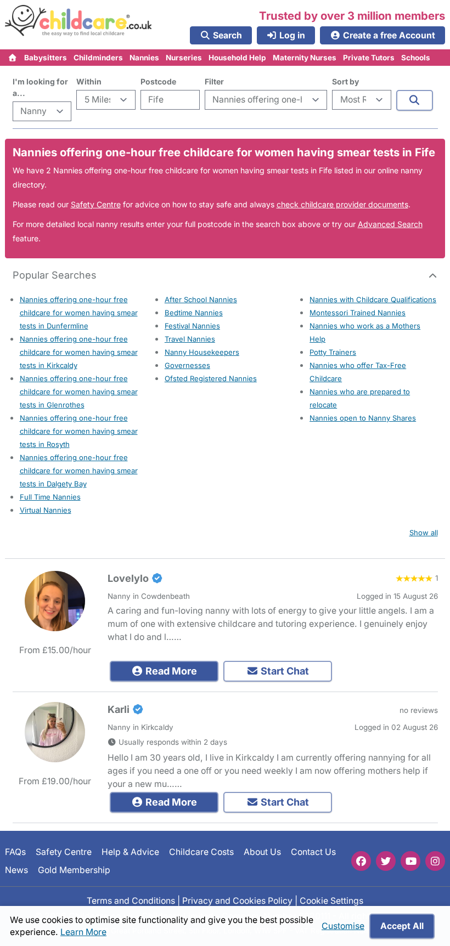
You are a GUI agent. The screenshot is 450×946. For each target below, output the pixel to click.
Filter (214, 81)
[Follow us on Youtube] (410, 861)
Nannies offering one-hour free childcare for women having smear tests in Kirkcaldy (79, 352)
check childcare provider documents (342, 204)
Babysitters (45, 57)
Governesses (187, 365)
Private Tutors (369, 57)
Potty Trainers (333, 352)
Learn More (83, 932)
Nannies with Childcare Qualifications (373, 299)
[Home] (13, 57)
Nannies (144, 57)
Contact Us (313, 852)
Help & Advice (130, 852)
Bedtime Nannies (194, 312)
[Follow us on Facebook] (361, 861)
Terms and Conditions (131, 901)
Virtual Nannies (45, 510)
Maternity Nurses (304, 57)
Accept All (402, 926)
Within (89, 81)
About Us (262, 852)
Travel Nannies (190, 339)
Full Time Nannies (50, 496)
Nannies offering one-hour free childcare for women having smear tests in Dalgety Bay (79, 470)
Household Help (237, 57)
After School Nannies (201, 299)
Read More (170, 671)
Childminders (98, 57)
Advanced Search (390, 224)
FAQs (15, 852)
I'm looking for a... (40, 87)
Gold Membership (74, 869)
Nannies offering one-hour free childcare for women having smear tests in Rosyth (79, 431)
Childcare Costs (201, 852)
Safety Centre (96, 204)
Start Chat (283, 671)
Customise (343, 926)
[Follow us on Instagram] (435, 861)
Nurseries (184, 57)
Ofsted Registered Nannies (211, 378)
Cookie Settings (331, 901)
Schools (415, 57)
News (16, 869)
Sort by (345, 81)
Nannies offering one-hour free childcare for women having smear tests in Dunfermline (79, 312)
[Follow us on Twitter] (386, 861)
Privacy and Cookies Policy (237, 901)
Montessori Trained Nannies (358, 312)
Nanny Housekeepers (202, 352)
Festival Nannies (192, 325)
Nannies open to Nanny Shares (363, 417)
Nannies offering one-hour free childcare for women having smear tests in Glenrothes (79, 391)
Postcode (158, 81)
